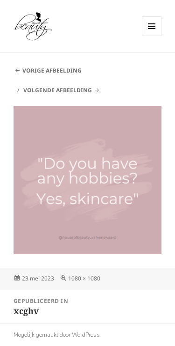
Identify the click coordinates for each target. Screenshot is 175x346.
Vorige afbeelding (52, 70)
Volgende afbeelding (57, 90)
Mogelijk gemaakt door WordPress (57, 335)
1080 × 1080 (84, 278)
